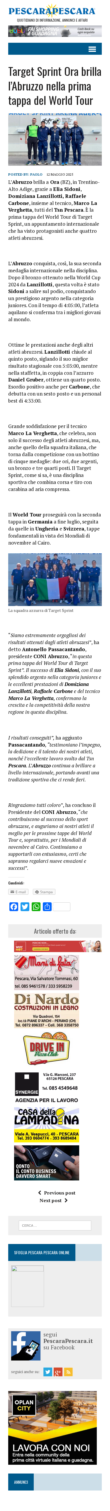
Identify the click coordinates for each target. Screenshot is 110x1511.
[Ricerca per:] (55, 1225)
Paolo (36, 174)
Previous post (59, 1193)
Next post (51, 1200)
